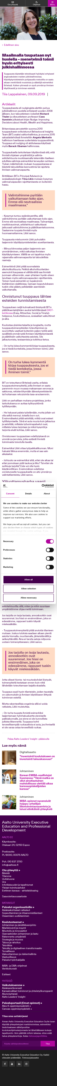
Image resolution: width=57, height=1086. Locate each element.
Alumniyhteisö (10, 994)
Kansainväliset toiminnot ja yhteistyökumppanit (27, 991)
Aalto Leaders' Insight (13, 996)
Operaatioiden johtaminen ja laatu (20, 933)
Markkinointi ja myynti (14, 928)
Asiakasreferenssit (12, 988)
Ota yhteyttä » (11, 870)
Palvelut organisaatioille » (18, 907)
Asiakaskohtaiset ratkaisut (16, 910)
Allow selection (28, 588)
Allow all (28, 579)
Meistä (6, 873)
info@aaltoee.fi (10, 865)
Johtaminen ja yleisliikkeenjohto (19, 925)
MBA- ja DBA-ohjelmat (14, 965)
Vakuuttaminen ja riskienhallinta (19, 954)
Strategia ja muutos (12, 939)
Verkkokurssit (9, 968)
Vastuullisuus (9, 957)
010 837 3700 (14, 861)
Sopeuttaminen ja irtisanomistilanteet (22, 913)
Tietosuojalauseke (30, 1058)
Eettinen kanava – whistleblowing (20, 890)
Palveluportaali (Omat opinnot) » (22, 1002)
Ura (4, 882)
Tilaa (48, 1044)
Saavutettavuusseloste (14, 896)
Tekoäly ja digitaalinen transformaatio (22, 948)
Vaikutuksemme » (13, 985)
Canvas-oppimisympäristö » (17, 1008)
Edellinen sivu (11, 45)
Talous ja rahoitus (11, 942)
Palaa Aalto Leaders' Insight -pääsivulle (28, 739)
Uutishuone (8, 879)
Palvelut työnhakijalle (13, 960)
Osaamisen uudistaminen (15, 916)
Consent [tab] (10, 493)
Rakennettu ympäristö (14, 936)
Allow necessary (29, 598)
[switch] (50, 550)
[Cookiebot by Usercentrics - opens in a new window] (42, 486)
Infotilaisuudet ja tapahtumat (17, 884)
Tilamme (6, 876)
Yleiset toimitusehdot (13, 887)
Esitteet (6, 974)
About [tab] (47, 493)
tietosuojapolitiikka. (38, 1036)
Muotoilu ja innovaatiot (14, 930)
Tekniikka (7, 945)
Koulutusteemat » (13, 922)
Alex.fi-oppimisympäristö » (16, 1006)
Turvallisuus (8, 951)
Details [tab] (28, 493)
